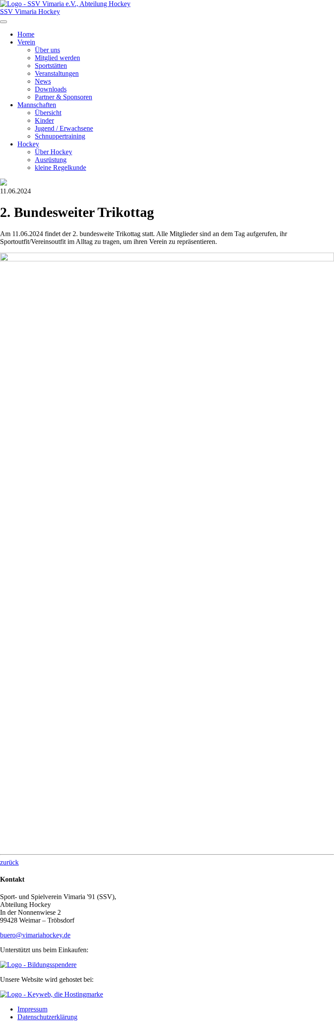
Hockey (28, 144)
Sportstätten (51, 65)
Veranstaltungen (57, 73)
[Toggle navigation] (3, 21)
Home (25, 34)
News (43, 81)
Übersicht (48, 112)
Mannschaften (36, 104)
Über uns (47, 50)
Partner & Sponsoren (63, 97)
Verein (26, 42)
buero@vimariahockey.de (35, 935)
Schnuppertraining (60, 136)
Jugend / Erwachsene (64, 128)
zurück (9, 862)
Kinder (44, 120)
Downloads (51, 89)
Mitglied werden (57, 57)
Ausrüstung (51, 159)
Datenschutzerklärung (47, 1017)
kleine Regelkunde (60, 167)
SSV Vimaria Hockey (30, 11)
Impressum (32, 1009)
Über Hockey (53, 152)
